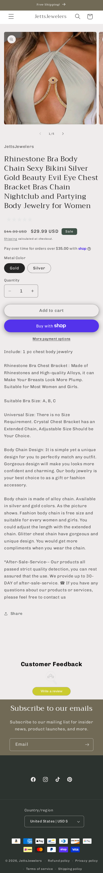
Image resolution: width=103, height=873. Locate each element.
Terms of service (39, 869)
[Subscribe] (87, 744)
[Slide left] (40, 133)
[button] (11, 17)
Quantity (12, 280)
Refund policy (59, 860)
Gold (14, 268)
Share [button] (17, 613)
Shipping (10, 238)
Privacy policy (86, 860)
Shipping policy (70, 869)
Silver (39, 268)
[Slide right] (62, 133)
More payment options (51, 339)
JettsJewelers (30, 860)
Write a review (51, 691)
